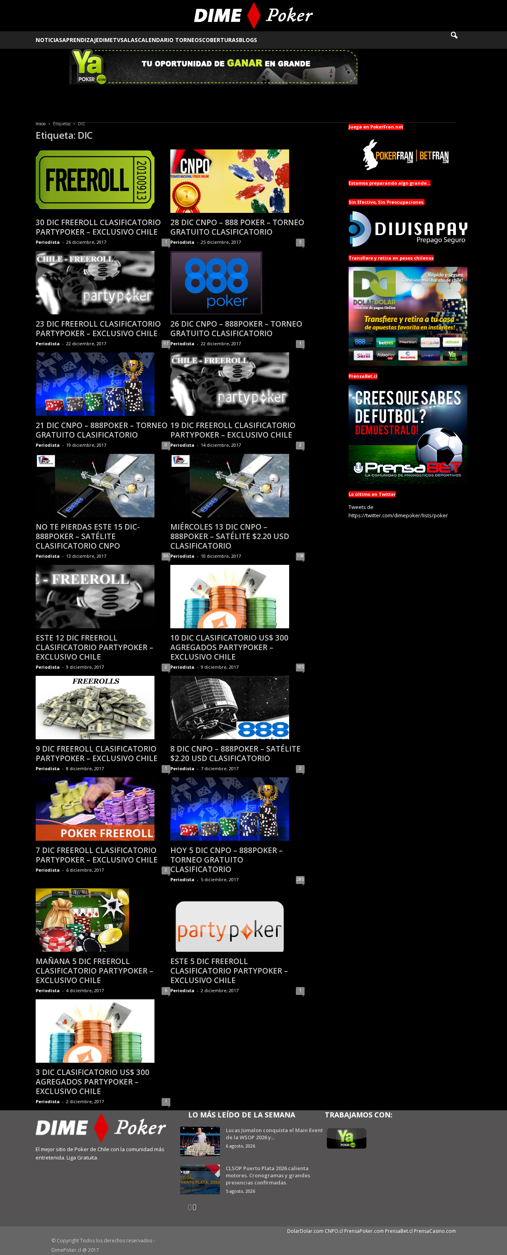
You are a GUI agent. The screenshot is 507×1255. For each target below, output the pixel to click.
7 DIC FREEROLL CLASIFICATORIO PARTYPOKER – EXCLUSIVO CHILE (97, 855)
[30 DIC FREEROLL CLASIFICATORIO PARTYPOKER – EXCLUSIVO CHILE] (103, 181)
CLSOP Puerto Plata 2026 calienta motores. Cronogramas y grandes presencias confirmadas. (268, 1175)
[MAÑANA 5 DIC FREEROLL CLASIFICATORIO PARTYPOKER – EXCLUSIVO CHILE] (103, 920)
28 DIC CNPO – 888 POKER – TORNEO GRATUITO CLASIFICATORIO (237, 227)
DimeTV (109, 40)
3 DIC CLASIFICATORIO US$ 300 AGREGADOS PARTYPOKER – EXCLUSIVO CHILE (92, 1081)
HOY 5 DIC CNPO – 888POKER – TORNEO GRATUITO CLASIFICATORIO (226, 859)
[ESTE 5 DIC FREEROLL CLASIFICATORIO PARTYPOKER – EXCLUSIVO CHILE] (237, 920)
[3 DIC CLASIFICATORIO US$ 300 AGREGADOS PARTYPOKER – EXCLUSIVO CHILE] (103, 1031)
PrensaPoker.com (364, 1231)
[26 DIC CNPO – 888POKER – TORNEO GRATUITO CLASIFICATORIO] (237, 282)
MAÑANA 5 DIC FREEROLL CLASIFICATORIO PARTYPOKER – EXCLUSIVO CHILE (94, 970)
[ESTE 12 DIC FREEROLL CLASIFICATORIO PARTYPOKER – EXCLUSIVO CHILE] (103, 596)
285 (300, 879)
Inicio (41, 123)
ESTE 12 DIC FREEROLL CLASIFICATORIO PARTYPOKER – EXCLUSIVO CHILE (94, 647)
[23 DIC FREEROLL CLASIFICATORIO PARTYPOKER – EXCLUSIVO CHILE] (103, 282)
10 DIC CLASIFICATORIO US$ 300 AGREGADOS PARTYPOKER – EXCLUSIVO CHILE (229, 647)
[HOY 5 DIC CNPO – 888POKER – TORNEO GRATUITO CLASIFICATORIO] (237, 809)
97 (166, 343)
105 (300, 667)
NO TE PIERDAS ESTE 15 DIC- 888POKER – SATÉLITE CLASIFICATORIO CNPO (88, 536)
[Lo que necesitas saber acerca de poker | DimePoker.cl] (253, 15)
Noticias (49, 40)
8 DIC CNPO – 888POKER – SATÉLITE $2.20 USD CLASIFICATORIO (235, 753)
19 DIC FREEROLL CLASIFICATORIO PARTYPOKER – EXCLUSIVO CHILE (232, 430)
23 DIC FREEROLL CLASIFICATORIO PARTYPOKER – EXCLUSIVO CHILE (98, 329)
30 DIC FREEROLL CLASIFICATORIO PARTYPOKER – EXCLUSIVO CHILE (98, 227)
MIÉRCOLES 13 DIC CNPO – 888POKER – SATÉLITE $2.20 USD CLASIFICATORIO (229, 536)
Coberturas (220, 40)
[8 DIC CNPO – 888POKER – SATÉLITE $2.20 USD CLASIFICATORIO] (237, 707)
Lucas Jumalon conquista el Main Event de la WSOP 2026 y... (274, 1134)
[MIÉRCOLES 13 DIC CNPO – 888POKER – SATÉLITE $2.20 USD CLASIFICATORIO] (237, 485)
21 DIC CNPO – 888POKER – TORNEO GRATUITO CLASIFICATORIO (102, 430)
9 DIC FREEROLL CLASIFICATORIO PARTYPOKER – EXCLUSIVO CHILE (97, 753)
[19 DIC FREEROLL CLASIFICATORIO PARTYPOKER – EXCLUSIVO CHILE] (237, 384)
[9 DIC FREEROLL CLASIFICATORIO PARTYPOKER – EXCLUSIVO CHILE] (103, 707)
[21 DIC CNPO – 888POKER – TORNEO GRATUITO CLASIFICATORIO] (103, 384)
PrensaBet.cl (399, 1231)
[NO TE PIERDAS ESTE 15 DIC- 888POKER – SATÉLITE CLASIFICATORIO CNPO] (103, 485)
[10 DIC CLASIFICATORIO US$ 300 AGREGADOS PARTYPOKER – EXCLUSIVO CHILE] (237, 596)
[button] (459, 40)
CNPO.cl (334, 1231)
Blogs (248, 40)
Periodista (48, 242)
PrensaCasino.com (435, 1231)
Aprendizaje (80, 40)
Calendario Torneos (170, 40)
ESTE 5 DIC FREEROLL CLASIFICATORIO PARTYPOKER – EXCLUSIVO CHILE (229, 970)
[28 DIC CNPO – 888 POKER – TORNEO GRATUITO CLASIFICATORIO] (237, 181)
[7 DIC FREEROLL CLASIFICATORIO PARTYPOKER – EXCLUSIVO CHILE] (103, 809)
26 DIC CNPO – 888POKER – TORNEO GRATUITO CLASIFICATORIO (236, 329)
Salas (129, 40)
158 (300, 556)
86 (166, 556)
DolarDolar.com (305, 1231)
